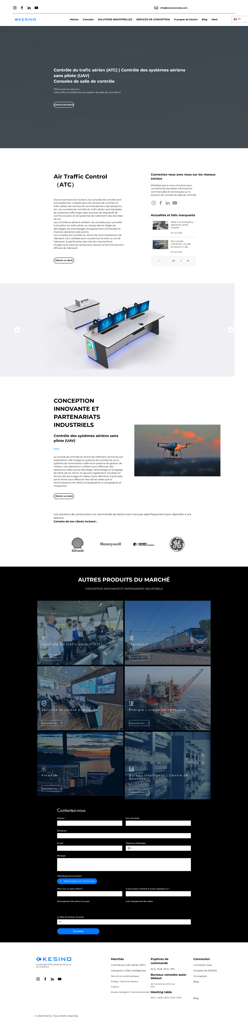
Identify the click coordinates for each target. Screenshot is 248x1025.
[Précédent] (17, 330)
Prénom (61, 818)
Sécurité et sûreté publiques (125, 976)
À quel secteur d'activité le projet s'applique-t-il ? (147, 889)
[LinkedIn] (29, 8)
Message (61, 856)
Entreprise (61, 831)
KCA (153, 969)
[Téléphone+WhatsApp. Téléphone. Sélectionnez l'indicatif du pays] (130, 848)
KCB (159, 969)
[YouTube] (36, 8)
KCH (160, 984)
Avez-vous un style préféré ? (70, 889)
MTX (173, 997)
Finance (115, 986)
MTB (160, 997)
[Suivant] (231, 330)
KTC (172, 969)
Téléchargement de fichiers (69, 876)
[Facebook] (22, 8)
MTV (179, 997)
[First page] (158, 260)
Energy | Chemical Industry (124, 981)
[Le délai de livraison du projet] (60, 922)
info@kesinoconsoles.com (173, 8)
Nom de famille (132, 818)
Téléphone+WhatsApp (136, 843)
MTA (153, 997)
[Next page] (181, 260)
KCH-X (169, 984)
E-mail (60, 843)
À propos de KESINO (205, 970)
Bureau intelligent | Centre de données (130, 992)
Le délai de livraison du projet (70, 917)
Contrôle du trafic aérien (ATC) (128, 965)
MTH (166, 997)
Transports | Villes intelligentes (128, 970)
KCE (153, 986)
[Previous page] (165, 260)
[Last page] (188, 260)
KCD (166, 969)
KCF (153, 984)
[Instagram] (15, 8)
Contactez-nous (202, 965)
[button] (115, 19)
